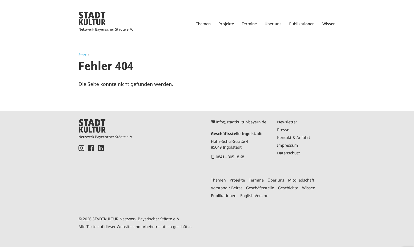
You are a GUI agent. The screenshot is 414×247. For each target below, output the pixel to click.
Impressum (287, 145)
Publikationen (302, 23)
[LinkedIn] (101, 175)
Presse (283, 129)
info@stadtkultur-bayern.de (241, 121)
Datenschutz (288, 152)
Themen (203, 23)
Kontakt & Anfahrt (293, 137)
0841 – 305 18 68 (230, 156)
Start (82, 54)
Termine (249, 23)
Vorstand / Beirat (226, 187)
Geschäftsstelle (260, 187)
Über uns (273, 23)
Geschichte (288, 187)
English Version (254, 195)
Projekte (226, 23)
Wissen (329, 23)
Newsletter (287, 121)
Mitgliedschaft (301, 180)
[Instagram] (81, 175)
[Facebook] (91, 175)
